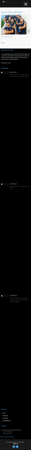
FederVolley (5, 415)
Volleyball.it (5, 418)
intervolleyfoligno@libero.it (8, 437)
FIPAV (4, 413)
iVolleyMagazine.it (7, 420)
